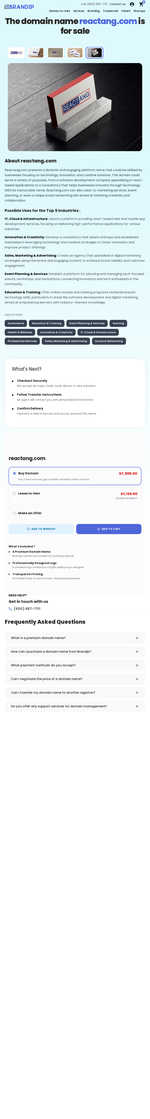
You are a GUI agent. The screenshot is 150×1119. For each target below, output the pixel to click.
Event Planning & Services (87, 323)
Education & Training (46, 323)
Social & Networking (109, 341)
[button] (16, 52)
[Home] (19, 8)
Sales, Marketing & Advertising (66, 341)
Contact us (118, 4)
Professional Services (22, 341)
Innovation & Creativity (56, 332)
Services (78, 11)
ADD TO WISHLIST (43, 529)
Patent (125, 11)
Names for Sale (59, 11)
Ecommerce (16, 323)
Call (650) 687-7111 (94, 4)
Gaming (118, 323)
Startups (139, 11)
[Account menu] (132, 4)
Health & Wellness (20, 332)
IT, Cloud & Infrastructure (98, 332)
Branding (94, 11)
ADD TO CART (111, 529)
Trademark (110, 11)
